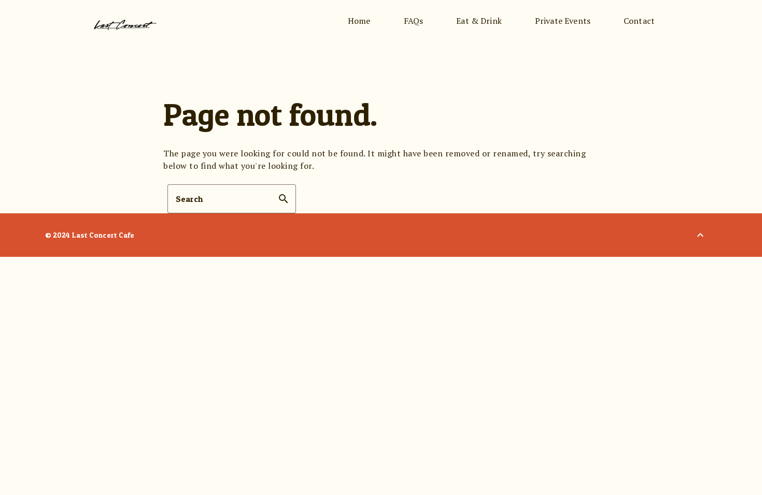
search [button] (283, 199)
